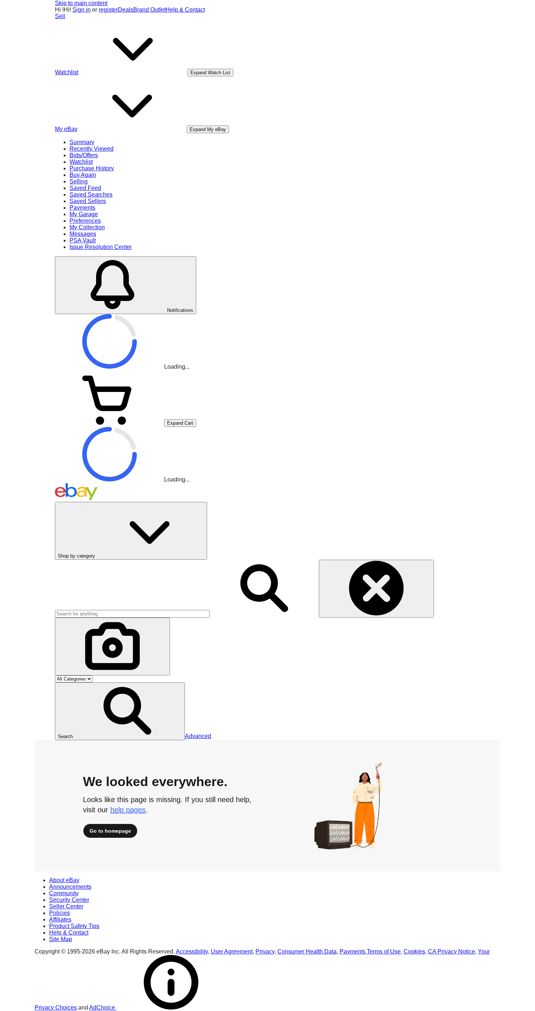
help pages (128, 810)
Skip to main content (81, 3)
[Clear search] (376, 589)
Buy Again (83, 175)
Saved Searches (91, 194)
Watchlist (81, 162)
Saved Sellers (88, 201)
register (108, 10)
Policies (59, 913)
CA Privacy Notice (451, 951)
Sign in (81, 10)
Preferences (85, 221)
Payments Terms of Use (370, 951)
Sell (60, 16)
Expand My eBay (208, 129)
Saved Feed (85, 188)
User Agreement (232, 951)
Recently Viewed (92, 149)
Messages (83, 234)
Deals (125, 10)
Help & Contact (185, 10)
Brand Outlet (149, 10)
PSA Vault (83, 240)
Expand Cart (180, 423)
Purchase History (92, 168)
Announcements (70, 887)
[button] (120, 711)
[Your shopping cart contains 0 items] (109, 423)
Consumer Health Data (307, 951)
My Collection (87, 227)
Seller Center (66, 906)
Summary (82, 142)
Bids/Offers (84, 155)
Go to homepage (110, 831)
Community (64, 893)
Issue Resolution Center (101, 247)
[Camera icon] (112, 646)
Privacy (264, 951)
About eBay (64, 880)
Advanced (198, 736)
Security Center (69, 900)
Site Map (60, 939)
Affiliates (60, 919)
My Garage (84, 214)
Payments (82, 208)
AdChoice (102, 1007)
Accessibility (192, 951)
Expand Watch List (210, 72)
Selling (79, 181)
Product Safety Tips (74, 926)
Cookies (414, 951)
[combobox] (132, 614)
